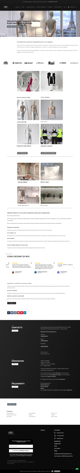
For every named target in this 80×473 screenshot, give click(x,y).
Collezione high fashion (24, 146)
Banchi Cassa (45, 182)
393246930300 (60, 438)
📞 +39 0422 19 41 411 (52, 1)
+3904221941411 (60, 432)
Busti (23, 7)
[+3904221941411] (55, 432)
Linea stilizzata (45, 97)
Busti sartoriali (44, 121)
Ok (52, 471)
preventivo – (73, 7)
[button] (73, 267)
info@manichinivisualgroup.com (48, 331)
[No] (78, 471)
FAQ (64, 7)
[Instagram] (8, 312)
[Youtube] (18, 312)
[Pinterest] (21, 312)
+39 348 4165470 (60, 435)
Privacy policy (57, 471)
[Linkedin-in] (24, 312)
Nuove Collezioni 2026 (23, 97)
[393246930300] (55, 438)
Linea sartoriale (21, 122)
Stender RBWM (22, 182)
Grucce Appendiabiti (41, 7)
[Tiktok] (15, 312)
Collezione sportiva (46, 146)
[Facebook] (11, 312)
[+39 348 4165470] (55, 435)
